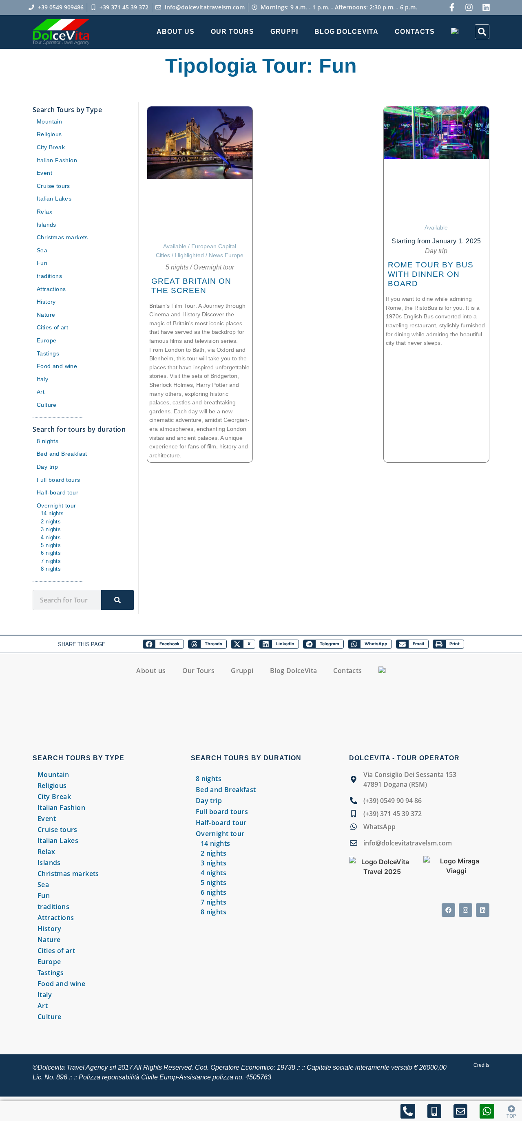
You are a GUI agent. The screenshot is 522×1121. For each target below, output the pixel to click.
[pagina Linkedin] (482, 910)
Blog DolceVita (346, 31)
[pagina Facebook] (448, 910)
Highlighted (189, 255)
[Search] (117, 600)
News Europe (226, 255)
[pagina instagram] (469, 7)
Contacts (415, 31)
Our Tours (232, 31)
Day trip (436, 250)
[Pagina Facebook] (452, 7)
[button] (482, 31)
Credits (481, 1065)
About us (176, 31)
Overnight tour (213, 267)
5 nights (177, 267)
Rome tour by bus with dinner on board (430, 274)
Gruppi (284, 31)
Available (174, 246)
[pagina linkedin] (486, 7)
